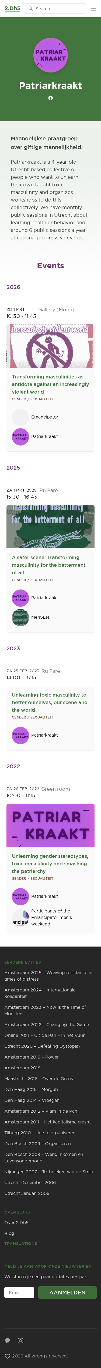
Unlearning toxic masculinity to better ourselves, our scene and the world (50, 702)
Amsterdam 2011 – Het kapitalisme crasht (47, 1122)
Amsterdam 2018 (22, 1067)
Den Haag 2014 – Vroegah (32, 1100)
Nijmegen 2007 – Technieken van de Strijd (48, 1171)
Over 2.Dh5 (16, 1222)
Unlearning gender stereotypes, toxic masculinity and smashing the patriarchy (50, 863)
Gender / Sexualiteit (32, 399)
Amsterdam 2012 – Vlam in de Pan (40, 1111)
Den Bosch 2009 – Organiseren (37, 1143)
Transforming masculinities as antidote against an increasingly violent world (50, 384)
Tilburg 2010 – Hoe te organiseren (39, 1132)
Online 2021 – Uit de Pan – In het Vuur (44, 1035)
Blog (9, 1233)
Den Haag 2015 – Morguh (31, 1089)
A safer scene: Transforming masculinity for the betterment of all (48, 565)
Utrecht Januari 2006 (26, 1193)
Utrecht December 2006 (30, 1182)
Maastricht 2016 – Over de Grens (38, 1078)
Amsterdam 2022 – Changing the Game (46, 1024)
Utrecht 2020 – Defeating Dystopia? (42, 1046)
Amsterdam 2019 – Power (31, 1057)
